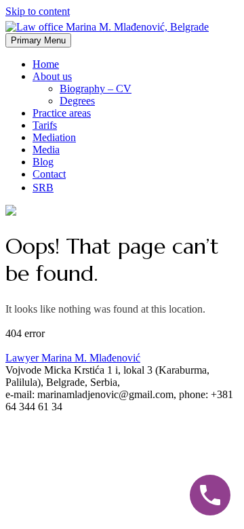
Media (46, 149)
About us (52, 76)
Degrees (77, 100)
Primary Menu (38, 40)
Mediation (54, 137)
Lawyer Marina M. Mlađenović (72, 358)
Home (46, 64)
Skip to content (37, 11)
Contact (49, 174)
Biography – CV (95, 88)
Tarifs (45, 125)
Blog (43, 162)
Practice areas (62, 113)
